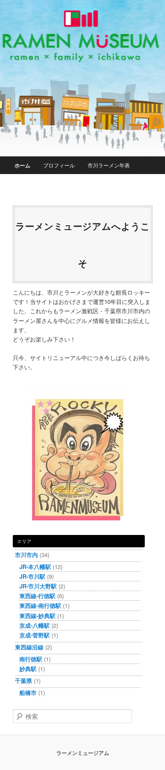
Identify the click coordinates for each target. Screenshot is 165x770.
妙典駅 (28, 668)
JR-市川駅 (32, 576)
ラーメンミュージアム (82, 753)
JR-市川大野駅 (38, 586)
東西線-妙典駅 (37, 615)
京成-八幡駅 (34, 625)
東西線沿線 (29, 647)
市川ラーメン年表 (109, 165)
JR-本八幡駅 (35, 566)
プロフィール (59, 165)
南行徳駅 (30, 659)
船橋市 (28, 692)
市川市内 (26, 554)
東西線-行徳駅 (37, 596)
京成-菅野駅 (34, 635)
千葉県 (23, 680)
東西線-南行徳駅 (40, 605)
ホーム (22, 165)
